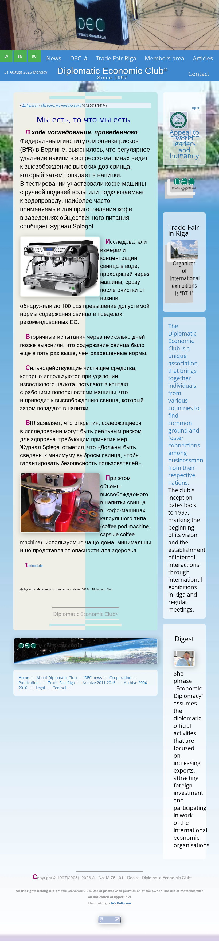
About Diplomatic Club (57, 677)
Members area (164, 58)
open (196, 107)
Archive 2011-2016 (99, 682)
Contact (59, 687)
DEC (79, 58)
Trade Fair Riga (116, 58)
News (53, 58)
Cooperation (120, 677)
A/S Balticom (121, 903)
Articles (203, 58)
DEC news (93, 677)
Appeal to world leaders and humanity (184, 144)
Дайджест (30, 105)
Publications (30, 682)
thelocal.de (34, 565)
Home (24, 677)
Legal (40, 687)
